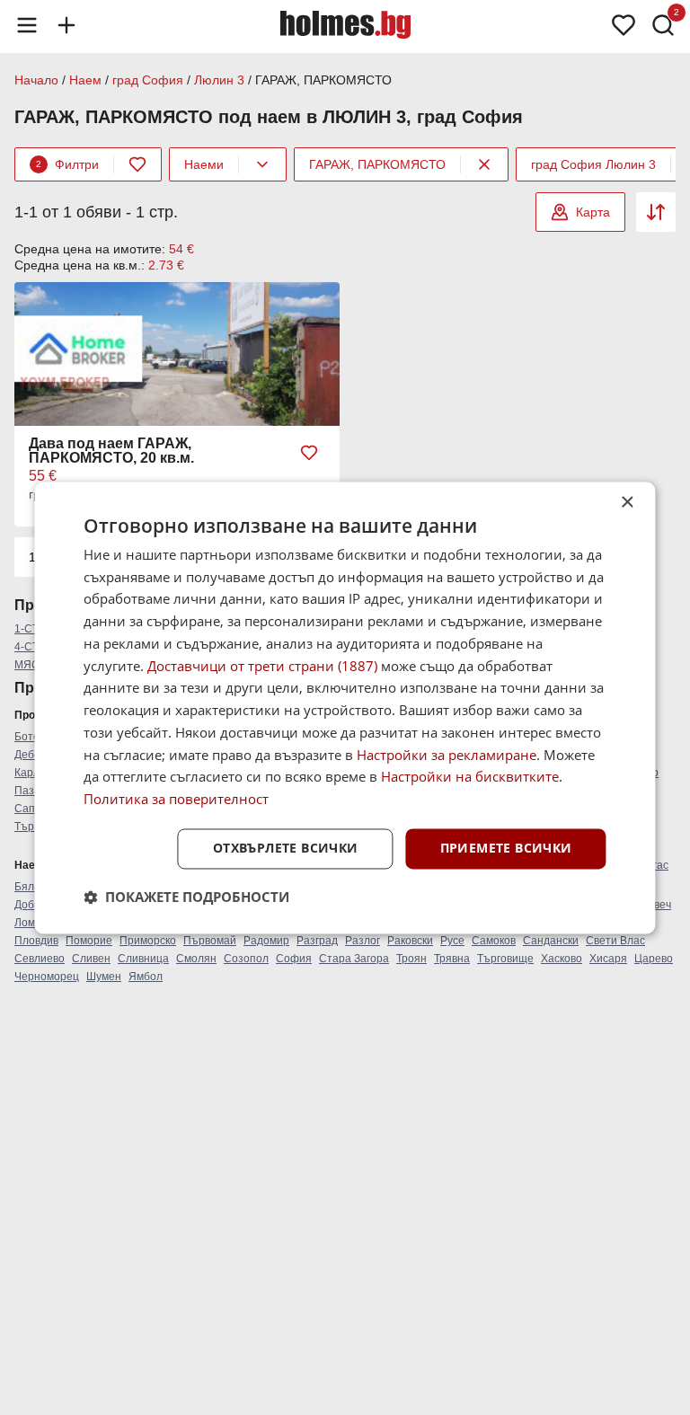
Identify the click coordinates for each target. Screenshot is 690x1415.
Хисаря (608, 958)
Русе (452, 940)
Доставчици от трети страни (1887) (262, 666)
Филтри (67, 164)
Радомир (266, 940)
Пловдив (36, 940)
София (294, 958)
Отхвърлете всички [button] (285, 847)
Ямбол (145, 976)
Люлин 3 (219, 80)
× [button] (626, 502)
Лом (24, 922)
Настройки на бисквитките (470, 777)
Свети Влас (615, 940)
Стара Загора (354, 958)
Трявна (452, 958)
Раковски (410, 940)
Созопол (246, 958)
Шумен (103, 976)
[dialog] (344, 707)
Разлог (362, 940)
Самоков (494, 940)
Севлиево (39, 958)
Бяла (27, 886)
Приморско (147, 940)
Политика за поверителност (176, 800)
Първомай (209, 940)
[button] (186, 896)
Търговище (505, 958)
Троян (411, 958)
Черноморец (46, 976)
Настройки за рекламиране (446, 755)
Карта (593, 212)
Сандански (551, 940)
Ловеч (656, 904)
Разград (317, 940)
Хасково (561, 958)
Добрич (33, 904)
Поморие (89, 940)
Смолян (196, 958)
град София (147, 80)
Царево (653, 958)
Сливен (91, 958)
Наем (85, 80)
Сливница (143, 958)
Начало (36, 80)
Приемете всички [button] (506, 847)
